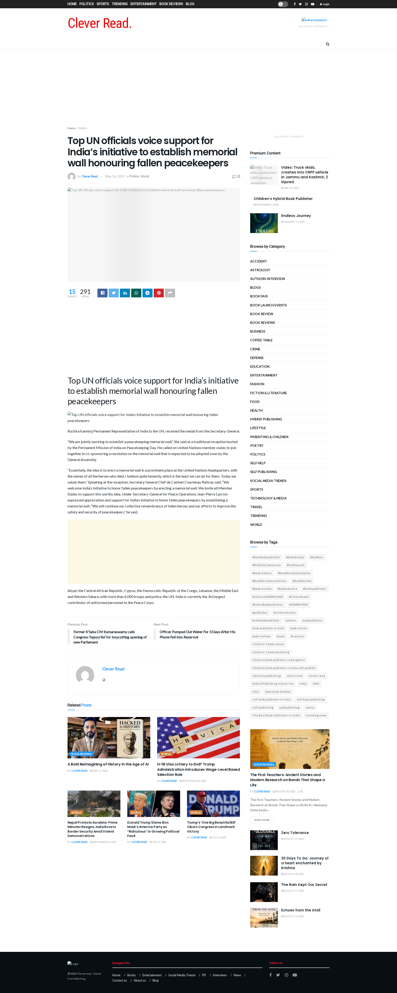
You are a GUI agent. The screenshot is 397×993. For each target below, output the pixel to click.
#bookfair (316, 557)
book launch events (268, 305)
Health (256, 410)
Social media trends (268, 481)
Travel (256, 507)
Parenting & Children (269, 437)
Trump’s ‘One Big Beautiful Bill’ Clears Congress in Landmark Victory (211, 827)
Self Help (258, 463)
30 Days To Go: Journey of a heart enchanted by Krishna (305, 863)
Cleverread (84, 973)
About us (140, 980)
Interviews (220, 975)
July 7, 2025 (159, 841)
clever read (317, 675)
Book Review (261, 314)
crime (255, 349)
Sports (103, 4)
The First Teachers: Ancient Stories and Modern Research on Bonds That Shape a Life (287, 780)
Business (257, 331)
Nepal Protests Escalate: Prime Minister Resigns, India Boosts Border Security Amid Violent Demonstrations (93, 829)
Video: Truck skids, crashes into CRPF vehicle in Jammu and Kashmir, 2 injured (304, 174)
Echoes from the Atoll (300, 910)
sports (310, 707)
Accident (258, 261)
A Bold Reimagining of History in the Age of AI (108, 764)
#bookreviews (262, 588)
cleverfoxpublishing (266, 675)
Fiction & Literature (268, 393)
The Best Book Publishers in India (276, 715)
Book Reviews (171, 4)
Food (255, 402)
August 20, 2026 (285, 791)
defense (257, 358)
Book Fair (259, 296)
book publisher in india (268, 628)
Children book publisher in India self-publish (283, 667)
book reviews (261, 636)
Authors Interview (267, 279)
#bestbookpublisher (266, 557)
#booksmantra (287, 588)
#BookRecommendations (269, 580)
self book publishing (311, 699)
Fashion (257, 384)
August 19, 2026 (293, 838)
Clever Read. (100, 23)
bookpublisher (313, 620)
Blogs (255, 287)
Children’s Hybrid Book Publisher (283, 198)
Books (131, 975)
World (145, 176)
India (303, 683)
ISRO (316, 683)
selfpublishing (289, 707)
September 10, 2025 (104, 841)
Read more (262, 819)
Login (325, 4)
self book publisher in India (271, 699)
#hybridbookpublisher (267, 604)
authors (291, 620)
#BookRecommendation (294, 573)
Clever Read (90, 176)
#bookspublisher (314, 588)
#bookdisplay (295, 557)
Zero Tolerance (295, 832)
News (237, 975)
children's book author (268, 644)
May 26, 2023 (115, 176)
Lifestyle (258, 428)
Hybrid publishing (266, 419)
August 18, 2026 (293, 873)
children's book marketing (270, 652)
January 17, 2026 (294, 221)
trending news (316, 715)
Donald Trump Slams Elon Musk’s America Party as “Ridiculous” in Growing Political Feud (153, 829)
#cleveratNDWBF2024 (267, 596)
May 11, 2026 (100, 770)
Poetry (256, 445)
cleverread (295, 675)
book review (298, 628)
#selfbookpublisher (266, 620)
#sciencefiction (285, 612)
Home (72, 4)
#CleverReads (299, 596)
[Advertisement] (198, 89)
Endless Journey (296, 215)
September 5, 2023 (267, 204)
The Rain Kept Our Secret (304, 884)
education (259, 366)
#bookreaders (262, 573)
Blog (190, 4)
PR (204, 975)
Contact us (119, 980)
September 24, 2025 (194, 780)
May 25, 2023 (291, 187)
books (281, 636)
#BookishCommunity (266, 564)
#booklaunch (296, 564)
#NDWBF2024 (298, 604)
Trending (120, 4)
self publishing (263, 472)
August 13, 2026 (293, 916)
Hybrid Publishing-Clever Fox (273, 683)
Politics (86, 4)
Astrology (260, 270)
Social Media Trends (182, 975)
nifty (255, 691)
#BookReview (302, 580)
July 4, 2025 (219, 837)
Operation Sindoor (278, 691)
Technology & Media (268, 498)
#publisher (260, 612)
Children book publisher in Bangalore (278, 659)
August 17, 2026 (293, 890)
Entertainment (143, 4)
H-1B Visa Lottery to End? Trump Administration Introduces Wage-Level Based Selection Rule (198, 769)
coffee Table (261, 340)
